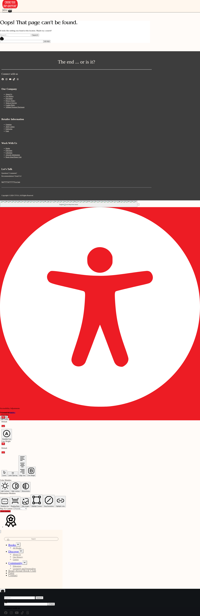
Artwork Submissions (13, 155)
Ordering (9, 124)
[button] (138, 204)
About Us (9, 94)
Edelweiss (9, 129)
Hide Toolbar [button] (4, 419)
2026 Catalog (10, 127)
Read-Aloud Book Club (13, 157)
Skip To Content (6, 509)
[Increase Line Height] (3, 443)
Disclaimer (9, 98)
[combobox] (68, 203)
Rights (8, 148)
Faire (7, 131)
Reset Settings (5, 511)
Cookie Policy (10, 105)
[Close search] (2, 590)
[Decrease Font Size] (3, 426)
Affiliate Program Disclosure (15, 107)
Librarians (9, 153)
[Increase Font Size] (3, 417)
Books (12, 545)
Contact (12, 575)
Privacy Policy (10, 101)
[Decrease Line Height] (3, 452)
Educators (9, 150)
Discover (13, 551)
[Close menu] (0, 531)
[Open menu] (7, 10)
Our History (10, 96)
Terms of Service (11, 103)
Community (15, 563)
